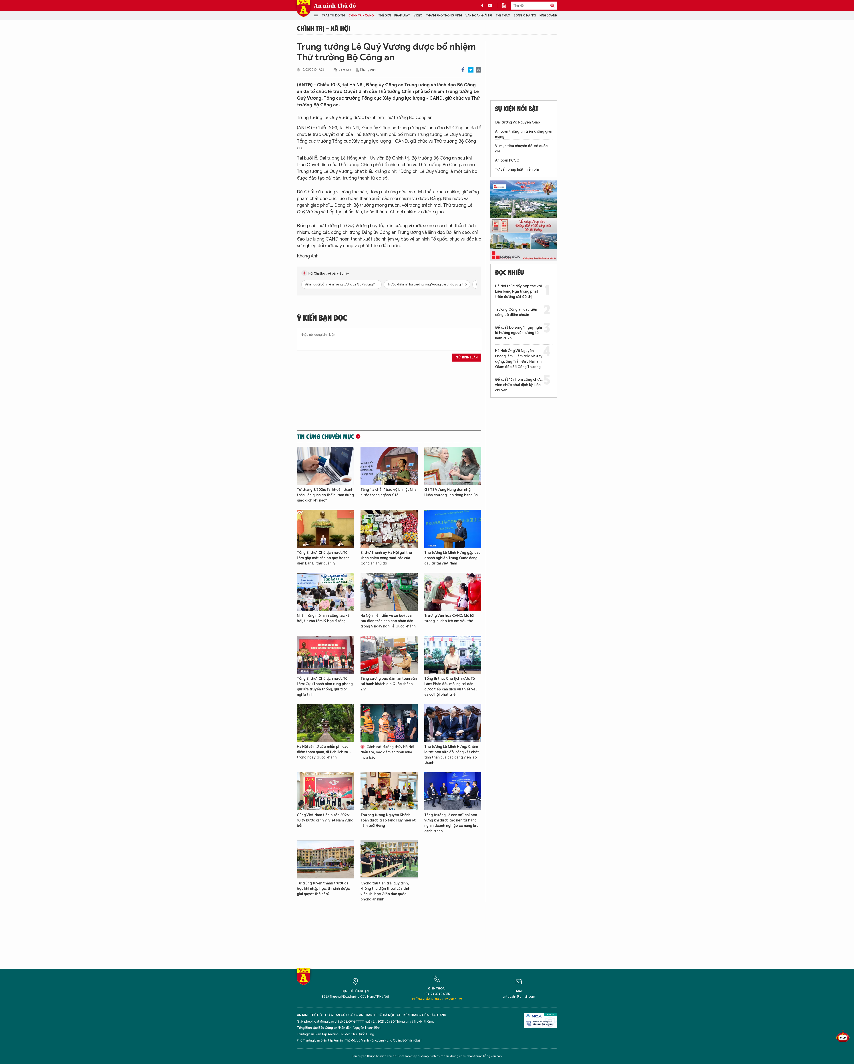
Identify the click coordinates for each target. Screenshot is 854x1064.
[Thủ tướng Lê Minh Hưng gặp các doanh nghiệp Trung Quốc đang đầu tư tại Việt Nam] (452, 529)
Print (478, 70)
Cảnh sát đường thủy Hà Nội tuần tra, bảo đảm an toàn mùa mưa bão (387, 752)
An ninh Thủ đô (335, 5)
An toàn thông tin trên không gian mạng (523, 134)
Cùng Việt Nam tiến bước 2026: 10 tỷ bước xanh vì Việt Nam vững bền (325, 820)
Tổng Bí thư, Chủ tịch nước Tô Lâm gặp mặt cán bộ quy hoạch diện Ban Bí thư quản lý (323, 558)
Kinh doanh (548, 15)
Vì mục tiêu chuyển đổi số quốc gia (521, 149)
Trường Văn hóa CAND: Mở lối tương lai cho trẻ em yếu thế (449, 618)
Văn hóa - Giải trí (478, 15)
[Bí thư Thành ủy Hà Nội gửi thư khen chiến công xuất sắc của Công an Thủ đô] (389, 529)
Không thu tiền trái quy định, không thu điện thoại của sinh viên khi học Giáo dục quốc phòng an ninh (385, 891)
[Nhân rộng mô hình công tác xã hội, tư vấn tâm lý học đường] (325, 592)
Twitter (470, 70)
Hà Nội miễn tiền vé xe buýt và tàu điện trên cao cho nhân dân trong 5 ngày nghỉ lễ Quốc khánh (388, 621)
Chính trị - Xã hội (361, 15)
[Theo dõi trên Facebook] (483, 5)
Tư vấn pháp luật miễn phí (517, 169)
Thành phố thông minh (444, 15)
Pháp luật (402, 15)
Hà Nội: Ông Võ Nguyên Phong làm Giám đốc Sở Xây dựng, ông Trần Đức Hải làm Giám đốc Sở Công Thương (518, 359)
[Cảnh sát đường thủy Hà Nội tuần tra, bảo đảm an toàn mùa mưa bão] (389, 723)
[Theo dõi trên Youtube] (490, 5)
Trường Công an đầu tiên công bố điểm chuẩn (516, 312)
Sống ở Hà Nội (525, 15)
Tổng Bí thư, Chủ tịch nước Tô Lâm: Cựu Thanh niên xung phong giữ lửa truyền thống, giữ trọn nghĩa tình (325, 686)
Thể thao (503, 15)
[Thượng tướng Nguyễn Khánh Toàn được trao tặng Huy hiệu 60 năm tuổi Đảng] (389, 791)
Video (418, 15)
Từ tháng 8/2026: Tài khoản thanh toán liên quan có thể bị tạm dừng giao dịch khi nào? (325, 495)
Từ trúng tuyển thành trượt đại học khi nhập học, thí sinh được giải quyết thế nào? (323, 888)
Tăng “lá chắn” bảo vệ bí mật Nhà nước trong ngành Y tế (389, 492)
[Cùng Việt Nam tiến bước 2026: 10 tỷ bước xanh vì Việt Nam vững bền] (325, 791)
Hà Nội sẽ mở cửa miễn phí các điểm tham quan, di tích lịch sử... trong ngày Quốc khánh (324, 752)
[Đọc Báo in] (506, 5)
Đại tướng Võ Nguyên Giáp (517, 122)
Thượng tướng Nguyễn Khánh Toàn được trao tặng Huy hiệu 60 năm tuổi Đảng (388, 820)
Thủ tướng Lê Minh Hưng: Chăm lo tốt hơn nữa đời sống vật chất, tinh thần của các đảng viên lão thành (452, 754)
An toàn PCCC (507, 160)
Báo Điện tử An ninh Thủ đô (303, 8)
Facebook (463, 70)
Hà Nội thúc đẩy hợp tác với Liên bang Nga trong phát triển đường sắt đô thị (518, 291)
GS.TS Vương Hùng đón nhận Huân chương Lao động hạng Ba (451, 492)
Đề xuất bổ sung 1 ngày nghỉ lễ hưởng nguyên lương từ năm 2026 (518, 332)
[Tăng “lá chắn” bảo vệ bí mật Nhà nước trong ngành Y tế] (389, 466)
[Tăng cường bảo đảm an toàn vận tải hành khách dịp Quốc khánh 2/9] (389, 655)
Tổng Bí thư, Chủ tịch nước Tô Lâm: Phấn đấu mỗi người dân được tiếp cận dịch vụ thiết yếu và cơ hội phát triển (450, 686)
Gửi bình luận (467, 357)
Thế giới (384, 15)
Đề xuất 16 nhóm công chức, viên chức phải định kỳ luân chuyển (519, 384)
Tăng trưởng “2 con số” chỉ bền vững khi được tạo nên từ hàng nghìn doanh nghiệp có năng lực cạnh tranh (451, 823)
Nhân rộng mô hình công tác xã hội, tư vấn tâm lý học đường (323, 618)
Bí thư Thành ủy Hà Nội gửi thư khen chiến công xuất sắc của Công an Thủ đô (386, 558)
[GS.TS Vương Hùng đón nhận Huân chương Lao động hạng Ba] (452, 466)
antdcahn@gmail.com (519, 997)
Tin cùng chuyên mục (325, 436)
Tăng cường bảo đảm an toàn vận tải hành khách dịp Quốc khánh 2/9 (389, 684)
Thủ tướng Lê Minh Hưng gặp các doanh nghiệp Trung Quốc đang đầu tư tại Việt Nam (452, 558)
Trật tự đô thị (333, 15)
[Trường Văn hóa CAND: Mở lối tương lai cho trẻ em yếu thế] (452, 592)
